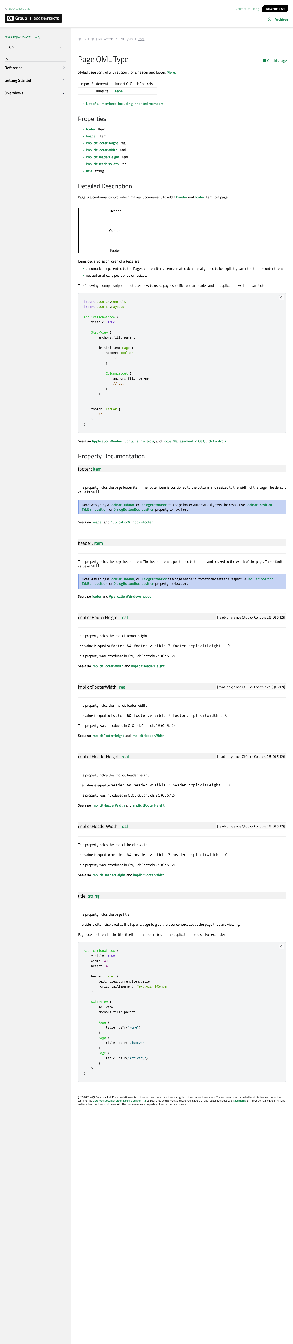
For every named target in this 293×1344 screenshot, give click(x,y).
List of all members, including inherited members (125, 103)
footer (90, 129)
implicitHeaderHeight (102, 157)
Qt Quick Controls (102, 39)
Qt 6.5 (82, 39)
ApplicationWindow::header (131, 596)
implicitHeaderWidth (102, 164)
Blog (256, 8)
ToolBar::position (259, 504)
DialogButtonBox (153, 504)
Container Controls (139, 441)
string (94, 895)
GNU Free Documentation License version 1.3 (119, 1100)
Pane (119, 91)
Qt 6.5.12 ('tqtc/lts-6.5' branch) (22, 37)
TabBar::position (94, 509)
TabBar (128, 504)
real (124, 617)
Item (97, 468)
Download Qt (275, 8)
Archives (281, 19)
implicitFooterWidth (101, 150)
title (89, 171)
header (91, 136)
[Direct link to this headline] (108, 119)
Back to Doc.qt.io (19, 8)
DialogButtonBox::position (133, 509)
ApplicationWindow (107, 441)
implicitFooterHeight (102, 143)
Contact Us (243, 8)
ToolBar (116, 504)
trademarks (239, 1100)
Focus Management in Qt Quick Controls (194, 441)
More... (172, 72)
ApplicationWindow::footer (131, 522)
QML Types (126, 39)
